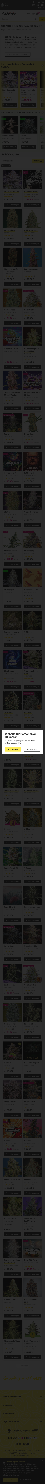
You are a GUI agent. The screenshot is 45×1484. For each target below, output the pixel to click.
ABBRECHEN (32, 749)
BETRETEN (13, 749)
